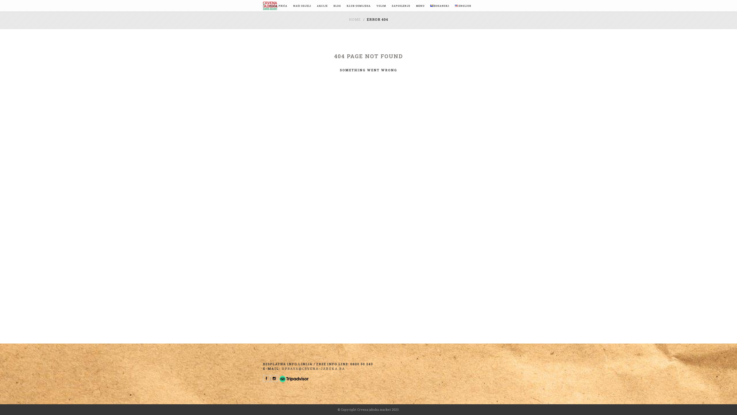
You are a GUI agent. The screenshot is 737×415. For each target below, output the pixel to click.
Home (355, 19)
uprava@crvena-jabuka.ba (313, 369)
